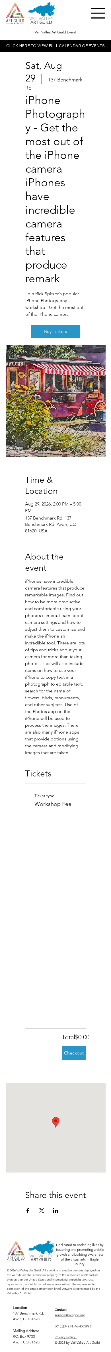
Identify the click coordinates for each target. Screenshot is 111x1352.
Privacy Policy (66, 1337)
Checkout (74, 1053)
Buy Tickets (55, 331)
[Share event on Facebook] (27, 1210)
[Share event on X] (41, 1210)
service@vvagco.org (70, 1315)
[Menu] (98, 13)
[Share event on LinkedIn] (55, 1210)
